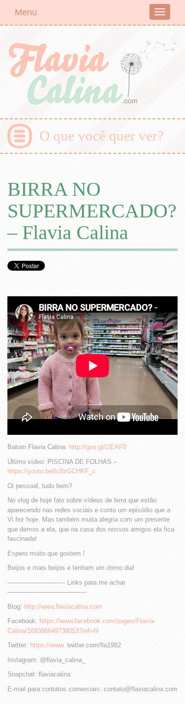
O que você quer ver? (101, 135)
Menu (26, 12)
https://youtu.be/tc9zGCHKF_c (51, 471)
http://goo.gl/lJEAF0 (97, 447)
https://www (46, 645)
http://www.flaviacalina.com (63, 606)
